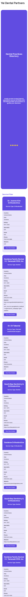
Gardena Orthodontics (14, 442)
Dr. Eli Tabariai (14, 325)
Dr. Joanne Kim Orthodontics (14, 201)
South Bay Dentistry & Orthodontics (14, 385)
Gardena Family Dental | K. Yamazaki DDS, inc (14, 260)
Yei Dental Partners (13, 3)
